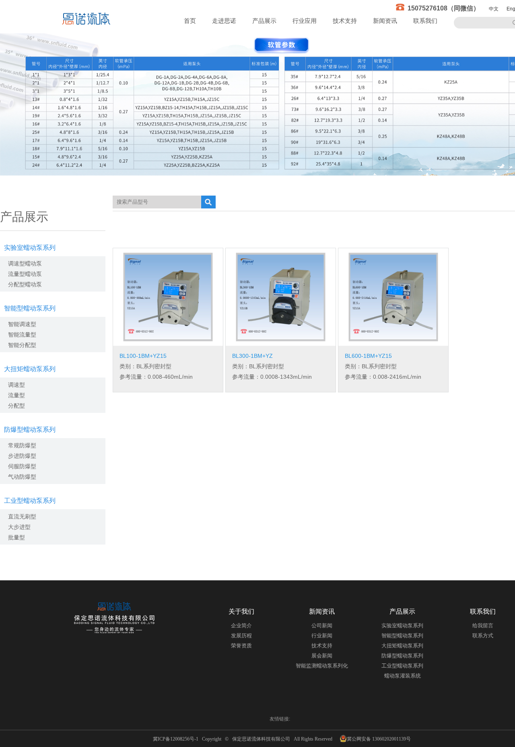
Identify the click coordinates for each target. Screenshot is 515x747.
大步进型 (19, 527)
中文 (494, 9)
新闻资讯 (385, 20)
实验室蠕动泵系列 (30, 247)
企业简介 (241, 625)
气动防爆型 (22, 477)
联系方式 (482, 636)
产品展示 (264, 20)
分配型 (16, 405)
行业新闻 (321, 636)
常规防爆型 (22, 445)
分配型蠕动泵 (25, 284)
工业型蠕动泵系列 (30, 500)
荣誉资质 (241, 646)
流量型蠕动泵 (25, 274)
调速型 (16, 385)
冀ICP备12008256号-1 (177, 739)
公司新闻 (321, 625)
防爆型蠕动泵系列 (30, 429)
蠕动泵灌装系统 (402, 676)
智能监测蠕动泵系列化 (322, 666)
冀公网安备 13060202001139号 (379, 739)
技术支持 (345, 20)
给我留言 (482, 625)
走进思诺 (224, 20)
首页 (190, 20)
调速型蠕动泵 (25, 263)
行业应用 (305, 20)
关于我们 (241, 611)
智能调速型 (22, 324)
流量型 (16, 395)
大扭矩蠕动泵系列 (30, 368)
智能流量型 (22, 334)
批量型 (16, 537)
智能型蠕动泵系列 (30, 308)
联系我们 (425, 20)
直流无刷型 (22, 516)
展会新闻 (321, 656)
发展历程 (241, 636)
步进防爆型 (22, 456)
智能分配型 (22, 345)
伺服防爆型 (22, 466)
